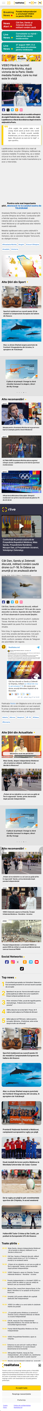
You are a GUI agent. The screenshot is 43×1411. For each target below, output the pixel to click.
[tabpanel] (21, 373)
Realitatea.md (26, 83)
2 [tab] (19, 392)
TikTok (22, 969)
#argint (21, 244)
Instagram (13, 962)
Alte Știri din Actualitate (17, 732)
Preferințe (21, 1400)
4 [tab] (24, 392)
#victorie (14, 249)
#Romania (6, 722)
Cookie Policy (5, 1406)
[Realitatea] (17, 2)
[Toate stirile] (8, 2)
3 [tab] (21, 392)
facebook (7, 962)
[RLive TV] (9, 510)
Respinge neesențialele (21, 1394)
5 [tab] (26, 392)
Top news (8, 977)
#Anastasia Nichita (9, 244)
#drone (12, 717)
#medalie (5, 249)
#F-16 (28, 717)
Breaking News (8, 14)
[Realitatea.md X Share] (8, 110)
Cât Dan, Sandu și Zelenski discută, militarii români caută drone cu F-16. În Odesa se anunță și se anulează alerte (20, 565)
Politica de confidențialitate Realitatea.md (22, 1406)
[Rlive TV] (39, 2)
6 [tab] (27, 554)
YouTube (37, 962)
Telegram (12, 110)
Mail (21, 110)
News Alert (6, 25)
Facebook (3, 110)
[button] (40, 1365)
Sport (18, 83)
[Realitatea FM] (30, 2)
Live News (6, 36)
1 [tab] (17, 392)
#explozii (20, 717)
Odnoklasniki (17, 110)
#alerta (5, 717)
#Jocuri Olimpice (32, 244)
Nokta (12, 703)
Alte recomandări (13, 399)
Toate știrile (9, 1243)
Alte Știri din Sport (14, 282)
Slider (18, 575)
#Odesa (36, 717)
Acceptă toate (21, 1388)
